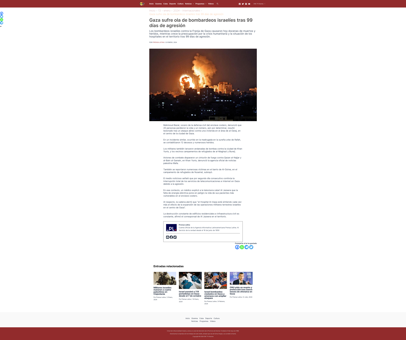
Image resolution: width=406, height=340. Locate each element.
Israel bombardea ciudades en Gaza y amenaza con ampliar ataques (215, 294)
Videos (211, 4)
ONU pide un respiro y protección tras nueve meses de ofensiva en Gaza (241, 290)
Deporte (172, 4)
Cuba (165, 4)
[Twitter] (243, 4)
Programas (199, 4)
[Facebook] (240, 4)
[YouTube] (249, 4)
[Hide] (1, 26)
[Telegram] (246, 247)
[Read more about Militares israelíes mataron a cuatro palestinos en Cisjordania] (165, 278)
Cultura (180, 4)
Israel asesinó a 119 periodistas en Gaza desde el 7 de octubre (190, 293)
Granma (158, 4)
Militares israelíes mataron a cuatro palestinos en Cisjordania (162, 290)
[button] (218, 3)
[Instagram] (246, 4)
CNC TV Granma (258, 4)
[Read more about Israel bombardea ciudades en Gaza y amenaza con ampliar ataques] (215, 280)
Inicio (151, 4)
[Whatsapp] (242, 247)
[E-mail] (168, 238)
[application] (193, 3)
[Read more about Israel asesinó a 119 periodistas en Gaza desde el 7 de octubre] (190, 280)
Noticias (188, 4)
